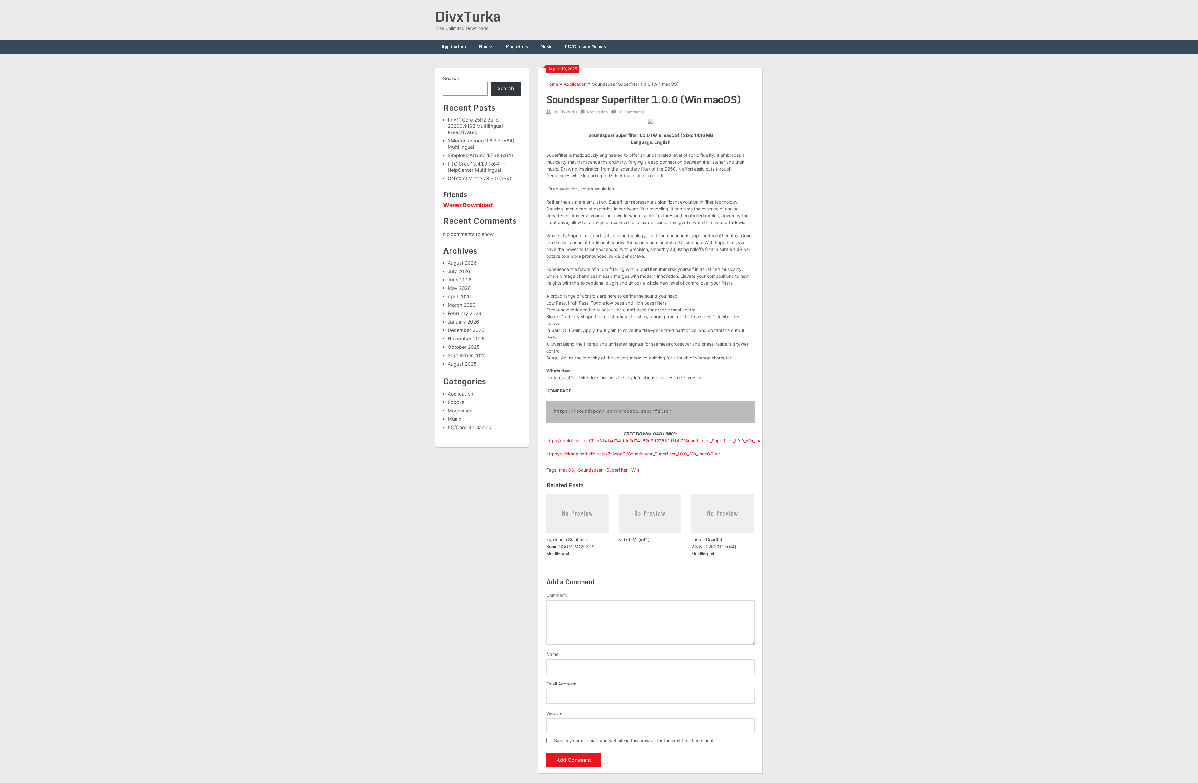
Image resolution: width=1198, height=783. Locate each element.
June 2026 (460, 280)
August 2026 (462, 263)
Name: (553, 654)
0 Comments (632, 111)
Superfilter (616, 470)
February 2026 (464, 313)
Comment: (556, 595)
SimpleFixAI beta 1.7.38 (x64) (480, 155)
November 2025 (466, 339)
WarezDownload (468, 205)
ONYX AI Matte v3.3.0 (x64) (480, 178)
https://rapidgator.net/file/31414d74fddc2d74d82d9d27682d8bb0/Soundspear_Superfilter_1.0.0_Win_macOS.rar (661, 440)
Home (552, 84)
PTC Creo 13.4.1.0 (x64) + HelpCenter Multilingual (476, 167)
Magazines (517, 46)
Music (546, 46)
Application (453, 46)
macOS (566, 470)
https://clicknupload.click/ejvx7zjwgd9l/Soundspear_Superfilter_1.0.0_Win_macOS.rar (633, 453)
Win (635, 470)
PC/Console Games (585, 46)
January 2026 (463, 322)
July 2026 (459, 271)
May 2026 (459, 288)
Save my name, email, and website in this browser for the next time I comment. (634, 740)
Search (451, 78)
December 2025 (466, 330)
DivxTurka (468, 16)
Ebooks (486, 46)
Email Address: (561, 683)
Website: (555, 713)
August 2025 (462, 364)
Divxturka (568, 111)
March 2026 (461, 305)
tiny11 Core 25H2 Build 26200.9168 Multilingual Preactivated (475, 126)
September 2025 (467, 355)
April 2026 (459, 297)
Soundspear (590, 470)
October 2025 (464, 347)
